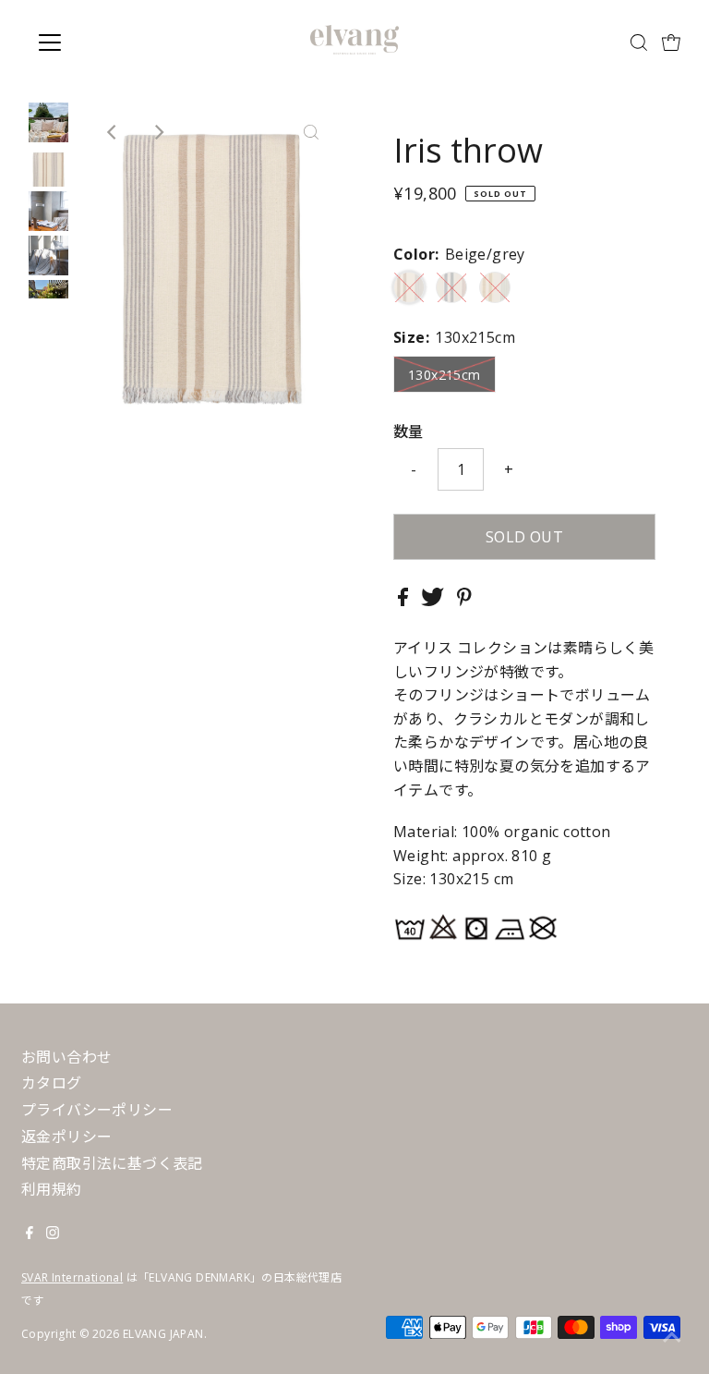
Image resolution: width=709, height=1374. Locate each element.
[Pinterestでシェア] (464, 600)
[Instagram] (53, 1233)
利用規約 (51, 1189)
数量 (408, 431)
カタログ (51, 1083)
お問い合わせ (66, 1057)
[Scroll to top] (672, 1337)
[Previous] (112, 132)
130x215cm (444, 374)
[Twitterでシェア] (434, 600)
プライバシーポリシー (97, 1110)
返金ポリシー (66, 1136)
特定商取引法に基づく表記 (112, 1163)
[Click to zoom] (311, 132)
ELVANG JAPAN (163, 1334)
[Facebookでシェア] (405, 600)
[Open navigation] (104, 42)
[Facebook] (29, 1233)
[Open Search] (639, 43)
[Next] (158, 132)
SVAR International (72, 1277)
